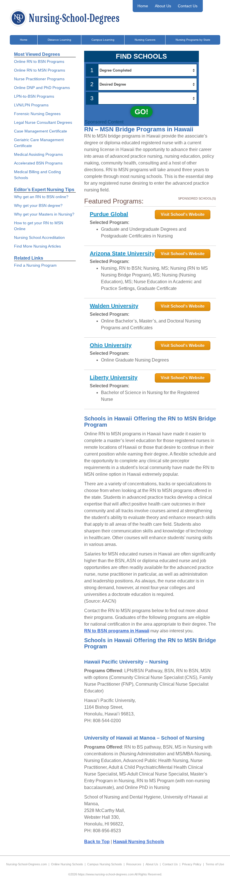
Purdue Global (109, 214)
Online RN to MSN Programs (39, 70)
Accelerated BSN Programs (38, 163)
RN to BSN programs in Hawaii (116, 630)
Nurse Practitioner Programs (39, 79)
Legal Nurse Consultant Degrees (43, 122)
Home (142, 6)
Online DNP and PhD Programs (42, 87)
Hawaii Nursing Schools (138, 841)
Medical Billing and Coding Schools (37, 175)
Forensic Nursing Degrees (37, 113)
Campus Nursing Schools (104, 864)
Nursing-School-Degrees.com (26, 864)
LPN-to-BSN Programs (34, 96)
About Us (163, 6)
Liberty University (113, 377)
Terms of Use (215, 864)
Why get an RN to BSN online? (41, 197)
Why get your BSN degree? (38, 205)
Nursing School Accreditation (39, 237)
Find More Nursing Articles (37, 246)
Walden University (114, 306)
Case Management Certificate (40, 131)
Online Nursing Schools (67, 864)
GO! (141, 111)
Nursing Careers (145, 39)
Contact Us (187, 6)
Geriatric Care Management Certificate (39, 143)
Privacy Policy (191, 864)
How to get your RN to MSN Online (38, 226)
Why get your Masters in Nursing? (44, 214)
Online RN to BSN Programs (39, 61)
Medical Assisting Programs (38, 154)
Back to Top (97, 841)
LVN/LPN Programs (31, 105)
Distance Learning (59, 39)
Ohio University (111, 345)
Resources (133, 864)
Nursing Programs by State (193, 39)
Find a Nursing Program (35, 265)
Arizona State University (122, 253)
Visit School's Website (182, 214)
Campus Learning (102, 39)
